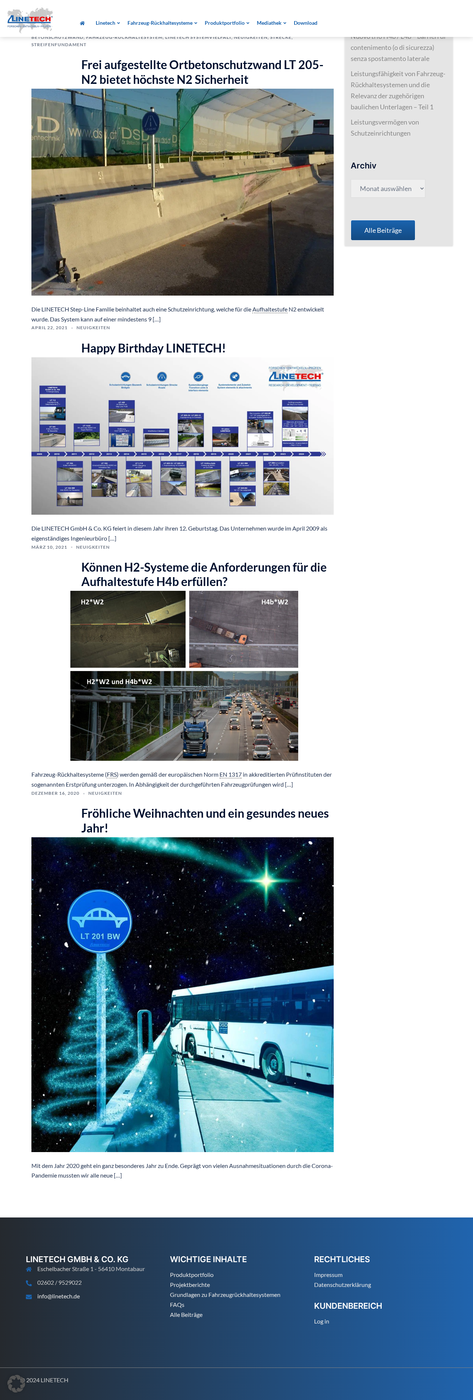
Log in (321, 1321)
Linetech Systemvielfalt (198, 37)
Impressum (328, 1274)
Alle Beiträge (186, 1314)
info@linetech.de (58, 1295)
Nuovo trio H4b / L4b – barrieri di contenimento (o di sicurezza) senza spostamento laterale (398, 47)
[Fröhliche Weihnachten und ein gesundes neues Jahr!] (182, 993)
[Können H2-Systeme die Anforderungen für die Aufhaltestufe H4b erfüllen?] (182, 675)
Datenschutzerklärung (342, 1284)
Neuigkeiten (251, 37)
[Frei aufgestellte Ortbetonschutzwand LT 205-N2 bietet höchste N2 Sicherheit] (182, 191)
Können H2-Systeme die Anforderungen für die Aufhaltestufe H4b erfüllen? (204, 574)
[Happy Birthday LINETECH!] (182, 435)
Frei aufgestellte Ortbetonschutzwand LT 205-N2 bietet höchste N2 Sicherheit (202, 71)
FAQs (177, 1304)
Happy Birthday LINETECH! (153, 348)
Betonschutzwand (57, 37)
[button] (16, 1383)
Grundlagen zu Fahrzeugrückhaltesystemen (225, 1294)
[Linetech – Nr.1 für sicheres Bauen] (30, 20)
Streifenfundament (58, 44)
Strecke (281, 37)
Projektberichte (190, 1284)
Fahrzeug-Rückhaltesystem (124, 37)
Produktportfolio (192, 1274)
